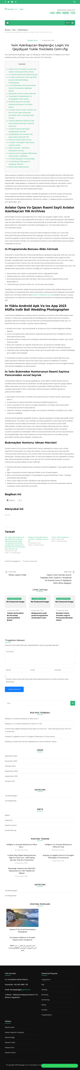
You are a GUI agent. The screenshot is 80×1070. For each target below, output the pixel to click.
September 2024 (11, 771)
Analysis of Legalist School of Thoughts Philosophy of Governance (30, 736)
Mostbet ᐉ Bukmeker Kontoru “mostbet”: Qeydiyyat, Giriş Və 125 (38, 539)
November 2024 (11, 761)
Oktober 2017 (10, 781)
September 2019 (11, 776)
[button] (59, 1066)
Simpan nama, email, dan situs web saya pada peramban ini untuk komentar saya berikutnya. (37, 680)
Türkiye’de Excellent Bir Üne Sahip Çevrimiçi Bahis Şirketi (15, 616)
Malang (44, 990)
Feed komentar (11, 825)
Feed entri (9, 820)
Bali (42, 984)
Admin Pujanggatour (13, 561)
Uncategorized (10, 801)
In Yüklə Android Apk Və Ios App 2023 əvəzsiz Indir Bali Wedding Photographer (22, 80)
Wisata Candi (10, 1042)
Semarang (45, 1000)
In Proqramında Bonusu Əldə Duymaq (22, 74)
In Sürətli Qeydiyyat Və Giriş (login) (21, 159)
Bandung (44, 995)
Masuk (7, 815)
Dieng (43, 1005)
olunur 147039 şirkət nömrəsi (43, 295)
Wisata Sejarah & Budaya (14, 1032)
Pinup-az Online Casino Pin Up (19, 140)
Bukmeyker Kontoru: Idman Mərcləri (22, 93)
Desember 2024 (11, 756)
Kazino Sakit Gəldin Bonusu (18, 167)
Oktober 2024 (10, 766)
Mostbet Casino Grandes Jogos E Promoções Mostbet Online (64, 616)
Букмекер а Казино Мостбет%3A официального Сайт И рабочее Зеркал (30, 741)
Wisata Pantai (10, 1052)
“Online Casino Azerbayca (60, 537)
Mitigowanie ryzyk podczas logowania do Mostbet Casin (39, 615)
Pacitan (44, 1010)
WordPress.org (10, 830)
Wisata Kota (9, 1047)
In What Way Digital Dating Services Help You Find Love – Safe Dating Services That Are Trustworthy (22, 857)
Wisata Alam (10, 1027)
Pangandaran (46, 1015)
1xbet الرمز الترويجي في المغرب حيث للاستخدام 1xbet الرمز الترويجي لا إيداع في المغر (22, 948)
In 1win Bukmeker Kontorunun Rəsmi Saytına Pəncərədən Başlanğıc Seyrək (22, 88)
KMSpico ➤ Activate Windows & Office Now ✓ (22, 719)
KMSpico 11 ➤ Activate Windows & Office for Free (23, 724)
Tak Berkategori (32, 40)
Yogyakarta (45, 979)
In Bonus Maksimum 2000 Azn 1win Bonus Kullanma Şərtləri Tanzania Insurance (21, 123)
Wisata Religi (9, 1037)
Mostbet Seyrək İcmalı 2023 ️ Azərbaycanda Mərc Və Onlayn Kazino (20, 104)
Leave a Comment (30, 561)
